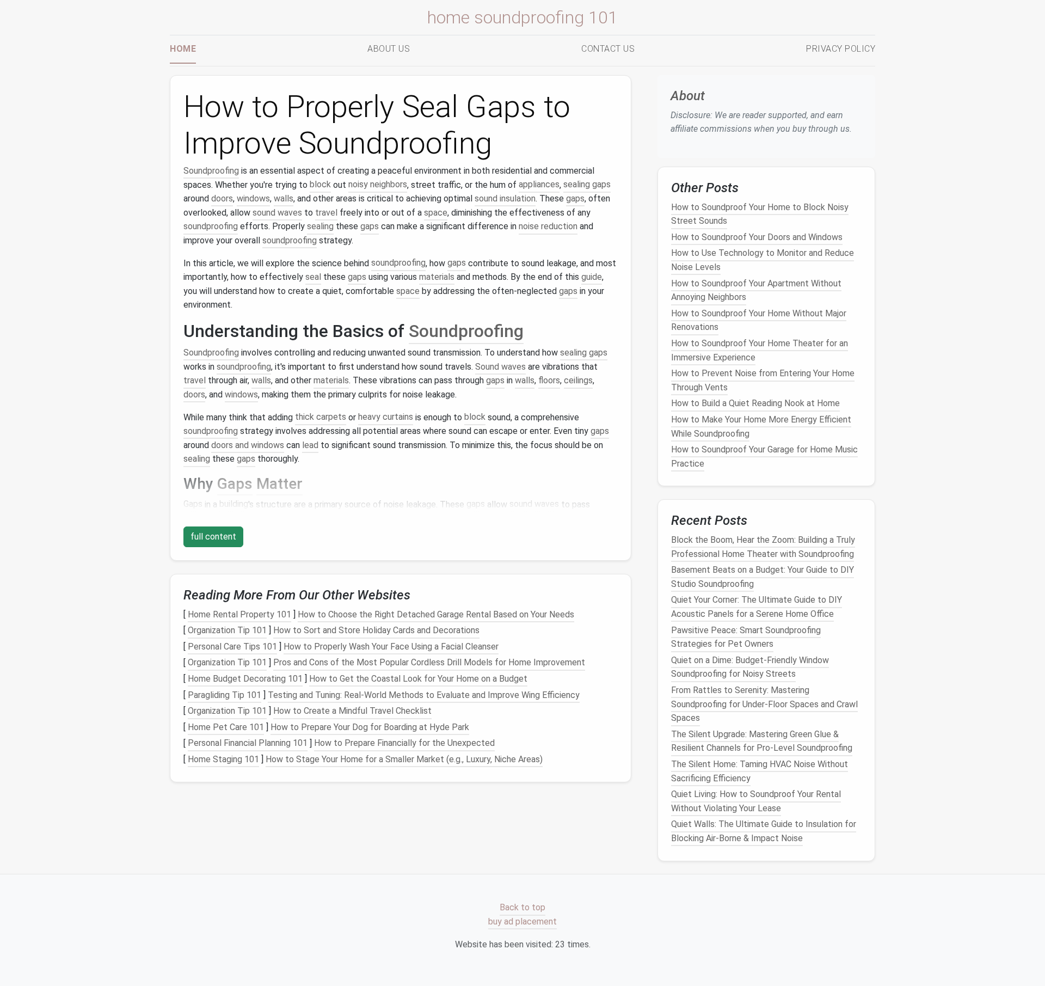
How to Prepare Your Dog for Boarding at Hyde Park (370, 727)
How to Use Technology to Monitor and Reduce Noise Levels (762, 260)
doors (222, 198)
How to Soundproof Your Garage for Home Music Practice (764, 456)
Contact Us (608, 49)
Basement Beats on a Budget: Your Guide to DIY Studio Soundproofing (762, 577)
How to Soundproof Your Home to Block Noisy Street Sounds (760, 213)
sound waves (277, 212)
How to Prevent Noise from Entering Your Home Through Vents (763, 380)
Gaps (235, 484)
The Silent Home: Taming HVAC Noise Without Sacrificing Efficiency (759, 771)
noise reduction (548, 226)
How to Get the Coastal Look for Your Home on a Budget (418, 678)
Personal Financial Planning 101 (248, 743)
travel (326, 212)
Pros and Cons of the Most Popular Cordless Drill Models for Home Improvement (429, 663)
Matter (279, 484)
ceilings (578, 380)
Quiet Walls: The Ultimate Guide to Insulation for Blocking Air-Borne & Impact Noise (763, 831)
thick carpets (320, 417)
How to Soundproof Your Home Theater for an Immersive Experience (759, 350)
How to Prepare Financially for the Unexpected (404, 743)
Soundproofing (211, 171)
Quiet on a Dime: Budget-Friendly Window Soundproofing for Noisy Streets (750, 667)
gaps (575, 198)
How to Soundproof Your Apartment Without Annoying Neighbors (756, 290)
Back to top (522, 907)
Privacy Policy (840, 49)
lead (310, 445)
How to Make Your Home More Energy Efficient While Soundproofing (761, 426)
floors (549, 380)
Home (183, 49)
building (233, 504)
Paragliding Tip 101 (224, 695)
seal (313, 277)
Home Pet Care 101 (226, 727)
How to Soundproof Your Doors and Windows (757, 237)
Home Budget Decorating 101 (245, 678)
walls (283, 198)
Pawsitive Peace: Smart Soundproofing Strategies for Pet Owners (746, 636)
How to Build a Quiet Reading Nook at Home (755, 403)
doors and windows (247, 445)
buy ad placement (522, 921)
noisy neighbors (377, 185)
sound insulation (505, 198)
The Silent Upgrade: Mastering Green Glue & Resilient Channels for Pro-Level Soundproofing (761, 741)
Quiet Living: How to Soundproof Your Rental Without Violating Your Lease (756, 801)
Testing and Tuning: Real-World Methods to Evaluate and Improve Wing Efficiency (424, 695)
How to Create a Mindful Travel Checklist (352, 711)
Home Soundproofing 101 (522, 17)
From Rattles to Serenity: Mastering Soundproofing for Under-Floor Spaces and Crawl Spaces (764, 704)
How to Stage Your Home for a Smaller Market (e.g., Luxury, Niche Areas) (404, 759)
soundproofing (210, 226)
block (320, 185)
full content (213, 536)
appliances (539, 185)
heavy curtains (385, 417)
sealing (320, 226)
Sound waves (500, 367)
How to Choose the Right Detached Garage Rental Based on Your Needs (436, 614)
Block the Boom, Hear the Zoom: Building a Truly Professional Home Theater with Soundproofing (763, 547)
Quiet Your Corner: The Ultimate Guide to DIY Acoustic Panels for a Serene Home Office (756, 607)
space (435, 212)
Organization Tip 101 (227, 630)
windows (253, 198)
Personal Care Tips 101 (232, 646)
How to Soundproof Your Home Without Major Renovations (758, 320)
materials (436, 277)
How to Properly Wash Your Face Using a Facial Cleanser (391, 646)
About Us (388, 49)
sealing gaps (587, 185)
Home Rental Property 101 (239, 614)
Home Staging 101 (223, 759)
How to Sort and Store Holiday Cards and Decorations (376, 630)
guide (591, 277)
